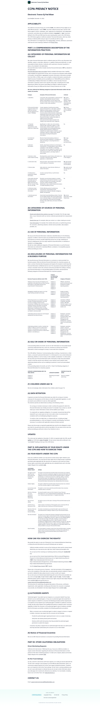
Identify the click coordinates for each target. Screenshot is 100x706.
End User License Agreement (50, 697)
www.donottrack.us (50, 672)
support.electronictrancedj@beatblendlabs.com (39, 582)
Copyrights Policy (47, 695)
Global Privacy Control (39, 566)
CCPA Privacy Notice (36, 695)
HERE (44, 465)
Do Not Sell (56, 695)
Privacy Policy (52, 40)
